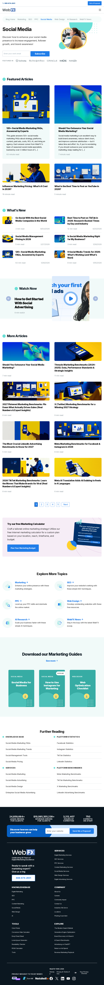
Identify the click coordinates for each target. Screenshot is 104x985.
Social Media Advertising (16, 780)
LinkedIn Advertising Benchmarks (71, 792)
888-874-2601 (9, 3)
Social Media (46, 19)
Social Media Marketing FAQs (18, 743)
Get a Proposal (94, 3)
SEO (30, 19)
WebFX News (85, 19)
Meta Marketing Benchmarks (69, 774)
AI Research (72, 19)
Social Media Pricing (14, 762)
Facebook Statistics (65, 743)
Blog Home (10, 19)
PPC (36, 19)
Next (95, 298)
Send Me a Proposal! (82, 831)
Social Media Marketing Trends (19, 749)
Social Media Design (14, 786)
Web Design (60, 19)
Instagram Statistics (65, 749)
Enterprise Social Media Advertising (20, 792)
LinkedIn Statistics (64, 762)
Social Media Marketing (15, 774)
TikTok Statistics (64, 755)
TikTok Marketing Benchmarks (69, 780)
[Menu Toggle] (100, 10)
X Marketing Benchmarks (67, 786)
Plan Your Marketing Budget (23, 548)
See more (51, 661)
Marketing (21, 19)
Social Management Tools (16, 755)
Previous (8, 298)
